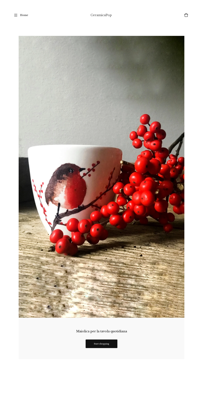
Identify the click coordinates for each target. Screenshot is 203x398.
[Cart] (186, 16)
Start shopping (101, 344)
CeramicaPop (101, 15)
